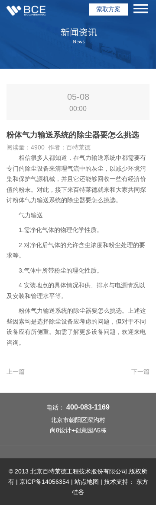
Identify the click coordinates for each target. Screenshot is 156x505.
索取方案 (108, 9)
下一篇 (140, 371)
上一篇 (15, 371)
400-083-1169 (88, 407)
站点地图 (87, 481)
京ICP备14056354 (44, 481)
